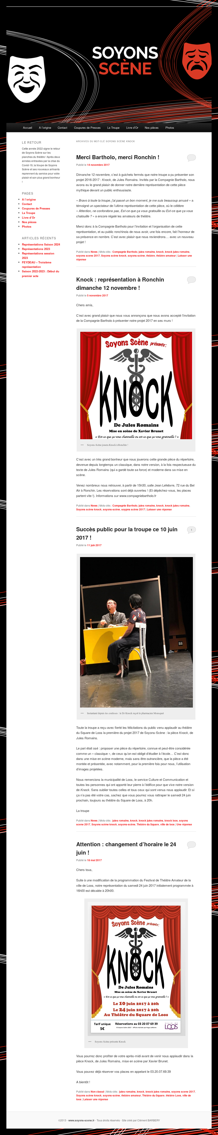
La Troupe (113, 128)
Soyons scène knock (113, 255)
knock (160, 252)
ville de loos (167, 824)
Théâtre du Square (148, 824)
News (94, 252)
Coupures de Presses (87, 128)
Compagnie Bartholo (124, 252)
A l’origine (45, 128)
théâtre (150, 255)
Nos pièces (152, 128)
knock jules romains (177, 252)
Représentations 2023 (36, 249)
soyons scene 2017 (88, 255)
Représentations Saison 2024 (41, 244)
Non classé (97, 1091)
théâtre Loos (173, 1095)
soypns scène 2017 (133, 509)
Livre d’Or (132, 128)
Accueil (27, 128)
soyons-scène (136, 255)
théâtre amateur (166, 255)
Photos (169, 128)
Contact (62, 128)
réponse (184, 824)
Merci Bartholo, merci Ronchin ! (117, 157)
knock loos (171, 820)
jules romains (147, 252)
